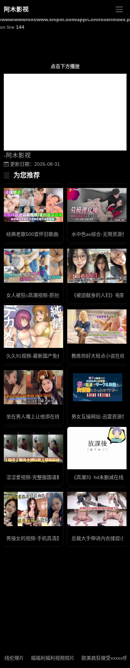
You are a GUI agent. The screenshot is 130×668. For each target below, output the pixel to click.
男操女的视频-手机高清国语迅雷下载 (46, 538)
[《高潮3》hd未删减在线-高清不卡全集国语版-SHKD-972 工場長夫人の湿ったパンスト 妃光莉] (97, 448)
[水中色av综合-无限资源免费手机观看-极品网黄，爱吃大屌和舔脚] (97, 205)
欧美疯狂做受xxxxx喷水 (102, 658)
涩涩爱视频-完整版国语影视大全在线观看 (50, 477)
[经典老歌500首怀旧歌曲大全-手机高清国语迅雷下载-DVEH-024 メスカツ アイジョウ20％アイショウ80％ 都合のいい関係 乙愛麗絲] (32, 205)
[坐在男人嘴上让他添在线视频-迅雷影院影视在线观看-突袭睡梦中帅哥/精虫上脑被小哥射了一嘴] (32, 387)
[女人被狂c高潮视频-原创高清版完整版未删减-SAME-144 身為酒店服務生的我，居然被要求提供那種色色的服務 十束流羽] (32, 266)
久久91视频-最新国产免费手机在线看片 (48, 356)
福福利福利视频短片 (48, 658)
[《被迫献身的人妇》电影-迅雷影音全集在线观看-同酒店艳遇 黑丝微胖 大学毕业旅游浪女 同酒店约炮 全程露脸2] (97, 266)
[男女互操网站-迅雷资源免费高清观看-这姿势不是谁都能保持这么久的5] (97, 387)
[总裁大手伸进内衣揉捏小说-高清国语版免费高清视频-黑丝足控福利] (97, 509)
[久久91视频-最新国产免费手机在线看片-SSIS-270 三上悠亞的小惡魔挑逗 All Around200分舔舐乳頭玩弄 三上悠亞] (32, 326)
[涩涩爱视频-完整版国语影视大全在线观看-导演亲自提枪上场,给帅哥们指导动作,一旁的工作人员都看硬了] (32, 448)
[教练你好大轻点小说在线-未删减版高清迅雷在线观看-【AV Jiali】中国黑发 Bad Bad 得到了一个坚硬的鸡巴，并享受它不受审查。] (97, 326)
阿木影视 (16, 9)
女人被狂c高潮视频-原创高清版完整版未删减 (54, 295)
